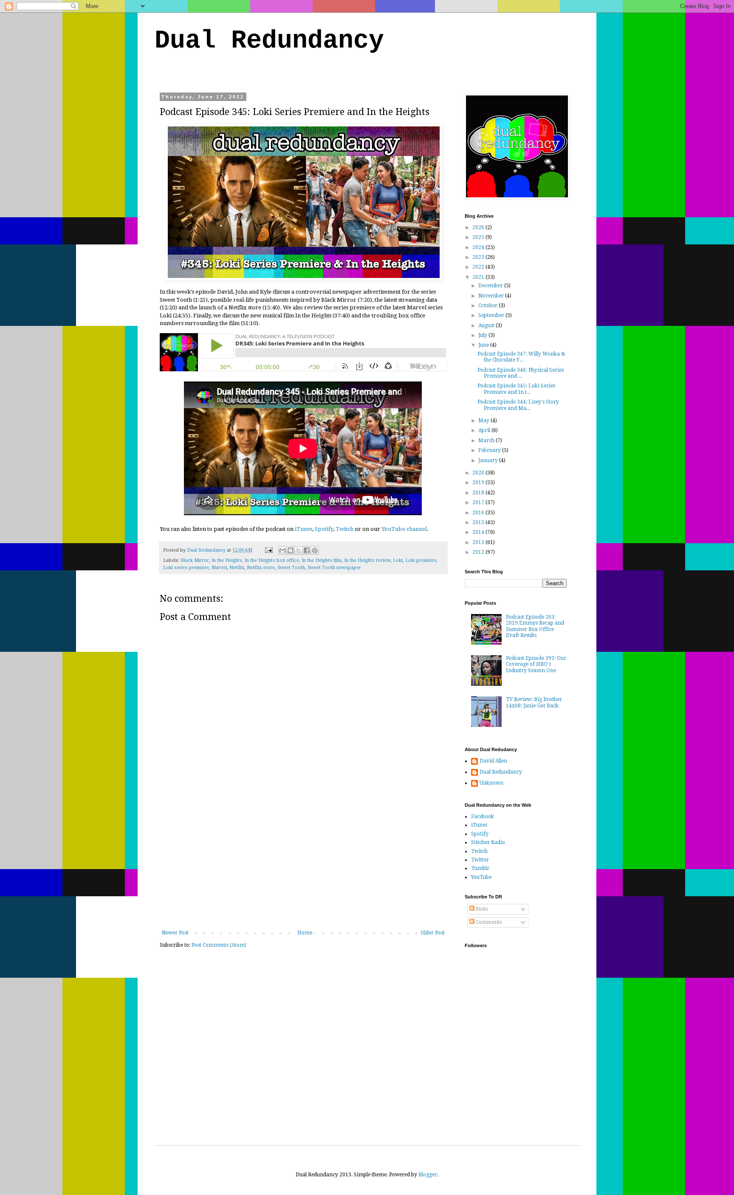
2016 (479, 513)
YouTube (481, 877)
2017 (479, 502)
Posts (481, 909)
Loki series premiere (186, 567)
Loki (398, 560)
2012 (479, 552)
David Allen (493, 761)
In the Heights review (367, 560)
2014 (479, 532)
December (491, 286)
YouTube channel (404, 529)
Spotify (324, 529)
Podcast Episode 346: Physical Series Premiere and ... (520, 373)
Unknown (491, 783)
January (488, 460)
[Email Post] (268, 550)
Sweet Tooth (291, 567)
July (483, 335)
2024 (479, 247)
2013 (479, 542)
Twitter (480, 860)
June (484, 345)
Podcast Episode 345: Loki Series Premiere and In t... (516, 389)
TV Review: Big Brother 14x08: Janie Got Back (534, 702)
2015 (479, 522)
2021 (479, 277)
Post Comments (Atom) (219, 945)
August (487, 325)
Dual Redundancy (269, 40)
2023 (479, 257)
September (491, 315)
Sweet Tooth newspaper (334, 567)
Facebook (482, 816)
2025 (479, 237)
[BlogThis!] (290, 550)
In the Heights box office (272, 560)
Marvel (219, 567)
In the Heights (227, 560)
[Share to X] (298, 550)
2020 (479, 473)
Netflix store (261, 567)
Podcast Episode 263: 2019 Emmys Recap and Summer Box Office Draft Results (535, 626)
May (484, 421)
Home (304, 933)
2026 (479, 227)
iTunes (303, 529)
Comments (488, 922)
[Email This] (282, 550)
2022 (479, 267)
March (487, 440)
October (488, 306)
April (484, 430)
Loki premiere (420, 560)
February (490, 450)
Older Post (433, 933)
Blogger (427, 1175)
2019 (479, 482)
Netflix (236, 567)
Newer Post (175, 933)
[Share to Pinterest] (315, 550)
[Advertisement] (303, 866)
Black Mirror (195, 560)
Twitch (344, 529)
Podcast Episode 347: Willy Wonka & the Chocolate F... (521, 357)
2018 (479, 493)
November (491, 296)
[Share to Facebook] (306, 550)
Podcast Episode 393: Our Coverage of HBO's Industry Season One (536, 664)
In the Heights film (322, 560)
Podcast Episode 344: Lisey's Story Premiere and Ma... (518, 405)
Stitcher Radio (488, 842)
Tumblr (480, 868)
